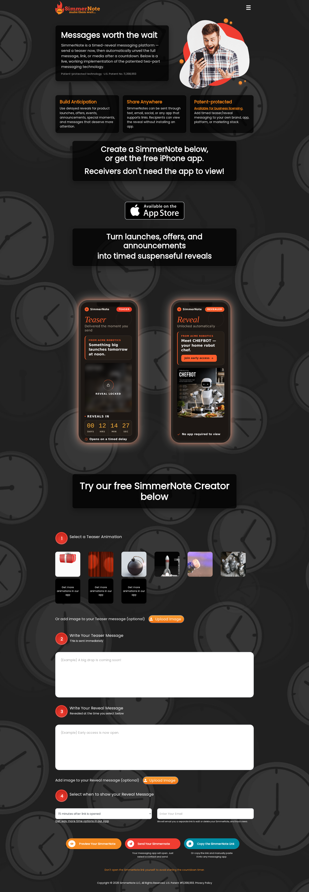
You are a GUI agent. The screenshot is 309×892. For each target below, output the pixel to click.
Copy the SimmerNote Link (215, 844)
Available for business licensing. (218, 108)
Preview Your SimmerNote (97, 844)
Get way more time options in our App (82, 821)
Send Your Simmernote (154, 844)
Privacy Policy (203, 883)
